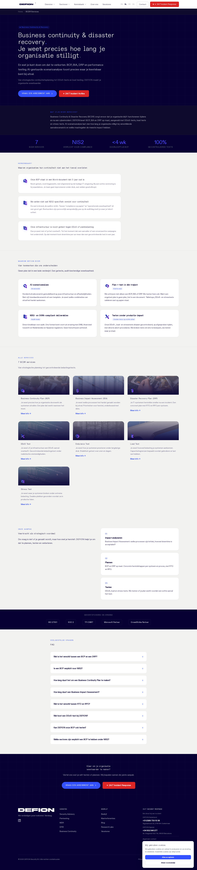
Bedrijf (104, 814)
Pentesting (64, 818)
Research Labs (107, 827)
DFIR (62, 827)
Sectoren (63, 4)
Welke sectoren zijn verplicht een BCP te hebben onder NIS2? (81, 739)
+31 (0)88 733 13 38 (151, 820)
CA (133, 4)
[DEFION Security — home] (36, 810)
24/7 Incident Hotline (75, 93)
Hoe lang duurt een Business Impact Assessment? (76, 692)
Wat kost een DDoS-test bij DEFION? (71, 715)
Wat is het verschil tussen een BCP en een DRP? (75, 656)
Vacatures (107, 4)
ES (129, 4)
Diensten (49, 4)
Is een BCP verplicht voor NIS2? (68, 668)
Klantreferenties (108, 818)
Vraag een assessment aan (36, 93)
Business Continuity (68, 831)
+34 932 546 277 (150, 830)
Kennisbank (79, 4)
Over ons (94, 4)
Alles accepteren (168, 857)
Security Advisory (67, 814)
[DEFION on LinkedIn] (19, 820)
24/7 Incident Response (166, 4)
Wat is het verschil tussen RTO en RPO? (72, 704)
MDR (62, 822)
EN (122, 4)
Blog (103, 822)
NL (126, 4)
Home (20, 11)
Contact (142, 4)
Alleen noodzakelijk (168, 863)
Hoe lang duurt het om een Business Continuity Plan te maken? (82, 680)
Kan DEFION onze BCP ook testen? (70, 727)
